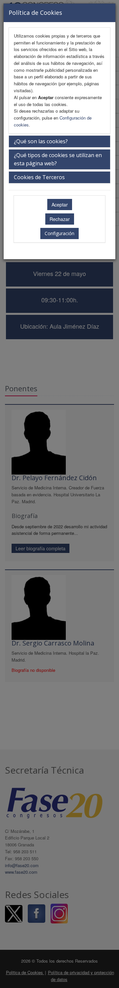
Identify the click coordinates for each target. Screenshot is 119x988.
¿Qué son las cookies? (41, 141)
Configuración (59, 233)
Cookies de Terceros (39, 177)
